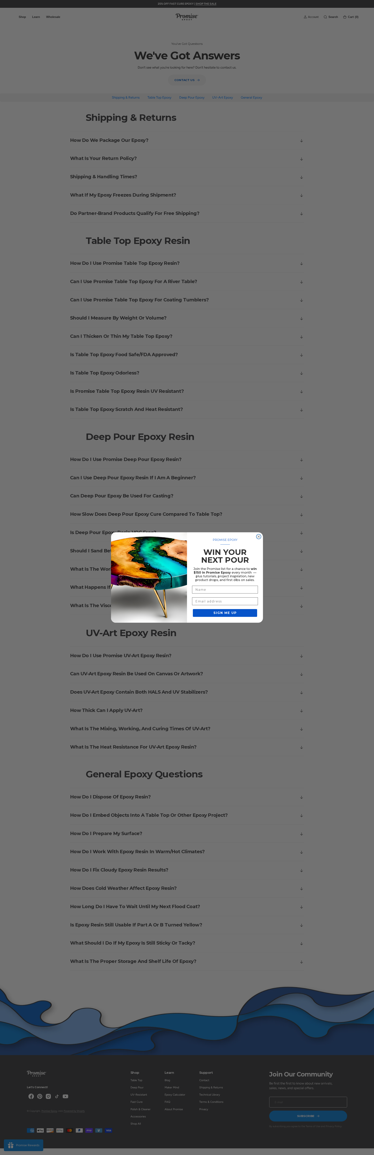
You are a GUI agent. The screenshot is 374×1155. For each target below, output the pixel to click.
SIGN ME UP (225, 613)
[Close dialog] (258, 536)
